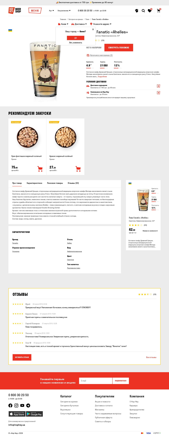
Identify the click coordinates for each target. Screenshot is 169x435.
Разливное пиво (73, 268)
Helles (69, 243)
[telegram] (28, 405)
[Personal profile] (137, 10)
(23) (102, 40)
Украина (15, 251)
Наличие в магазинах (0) (101, 55)
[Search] (143, 10)
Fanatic (15, 243)
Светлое (70, 260)
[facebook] (10, 405)
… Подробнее (102, 76)
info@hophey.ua (16, 424)
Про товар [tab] (17, 183)
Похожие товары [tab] (55, 183)
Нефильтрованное (74, 251)
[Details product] (27, 137)
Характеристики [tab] (34, 183)
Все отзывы (151, 357)
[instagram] (16, 405)
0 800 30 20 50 (85, 11)
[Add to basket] (40, 169)
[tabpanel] (45, 66)
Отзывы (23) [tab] (73, 183)
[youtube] (22, 405)
